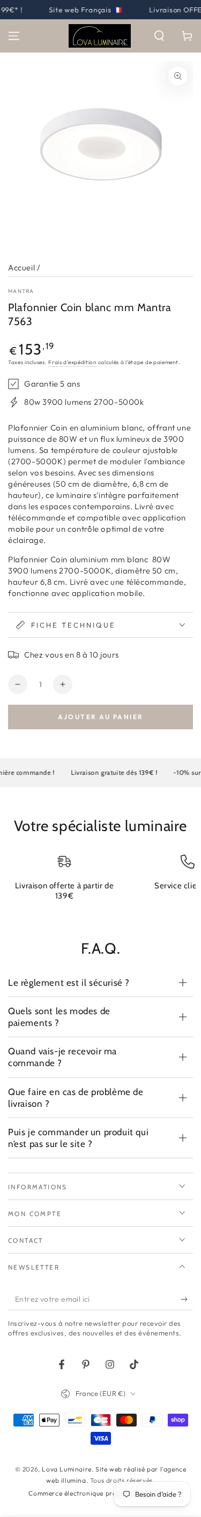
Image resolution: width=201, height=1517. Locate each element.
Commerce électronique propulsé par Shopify (100, 1493)
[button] (159, 36)
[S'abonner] (187, 1299)
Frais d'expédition (72, 362)
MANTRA (21, 291)
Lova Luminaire (66, 1469)
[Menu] (14, 36)
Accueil (21, 267)
